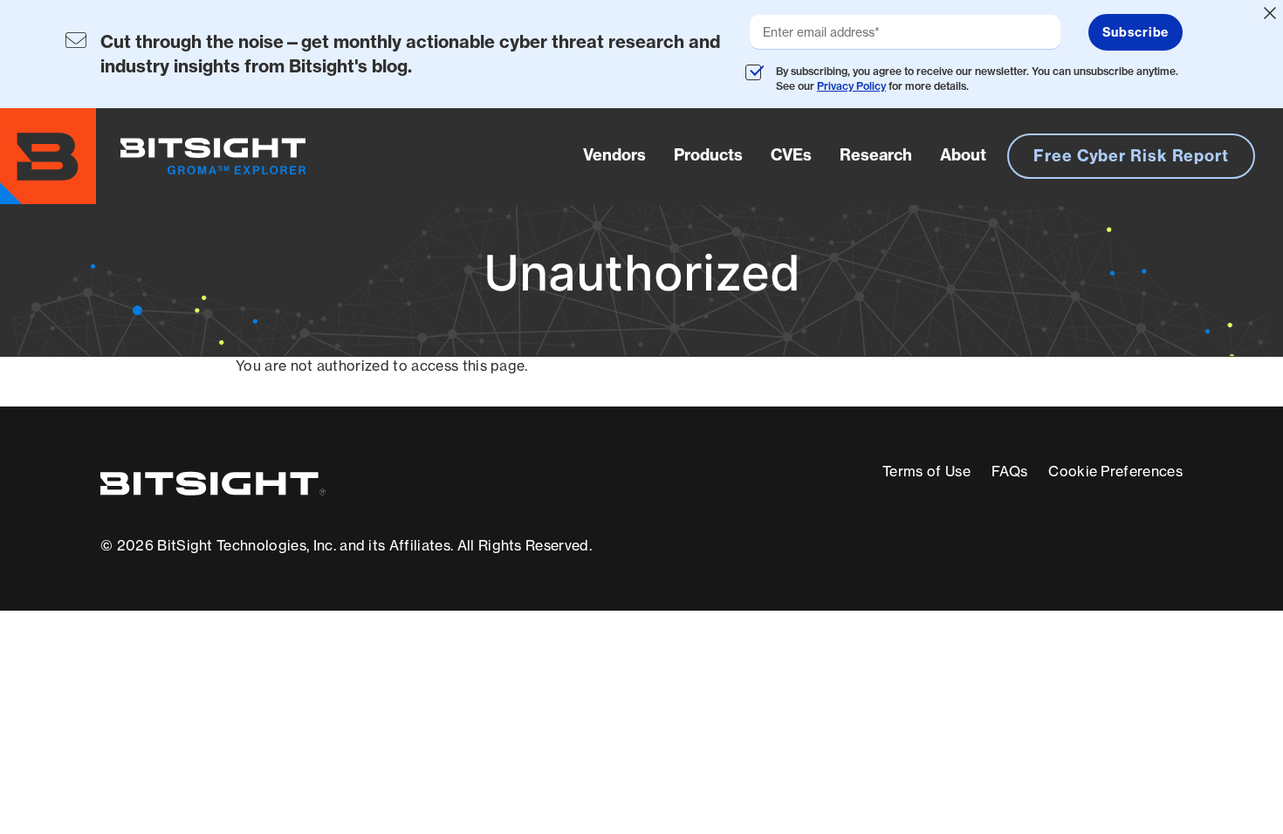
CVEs (791, 155)
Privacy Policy (851, 85)
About (963, 155)
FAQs (1009, 471)
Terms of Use (926, 471)
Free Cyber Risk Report (1131, 156)
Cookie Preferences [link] (1115, 471)
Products (708, 155)
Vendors (614, 155)
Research (876, 155)
